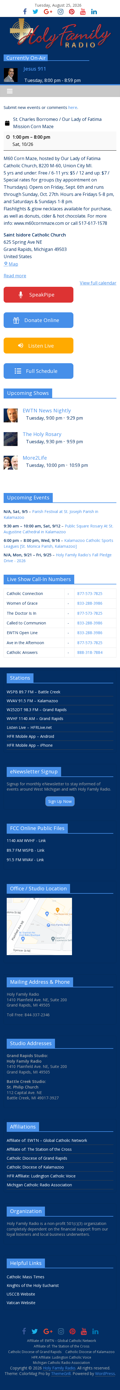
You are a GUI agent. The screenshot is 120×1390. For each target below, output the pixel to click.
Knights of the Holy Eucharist (33, 1285)
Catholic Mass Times (25, 1276)
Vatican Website (21, 1302)
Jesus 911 (34, 69)
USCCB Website (21, 1294)
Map (13, 264)
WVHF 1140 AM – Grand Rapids (35, 718)
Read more (15, 276)
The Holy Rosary (42, 434)
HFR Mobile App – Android (30, 736)
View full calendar (98, 283)
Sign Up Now (60, 801)
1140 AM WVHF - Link (26, 840)
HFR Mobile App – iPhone (30, 745)
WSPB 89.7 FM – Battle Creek (33, 691)
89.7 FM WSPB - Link (25, 850)
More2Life (35, 458)
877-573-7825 (89, 593)
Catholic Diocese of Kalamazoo (35, 1167)
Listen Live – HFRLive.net (29, 727)
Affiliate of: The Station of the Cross (39, 1149)
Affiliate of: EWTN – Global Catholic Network (47, 1140)
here (72, 107)
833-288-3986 (89, 603)
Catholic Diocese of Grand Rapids (37, 1158)
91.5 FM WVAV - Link (25, 859)
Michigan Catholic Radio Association (39, 1184)
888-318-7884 (89, 652)
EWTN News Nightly (47, 410)
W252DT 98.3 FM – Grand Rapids (37, 709)
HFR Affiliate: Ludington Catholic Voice (41, 1176)
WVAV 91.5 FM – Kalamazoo (32, 700)
